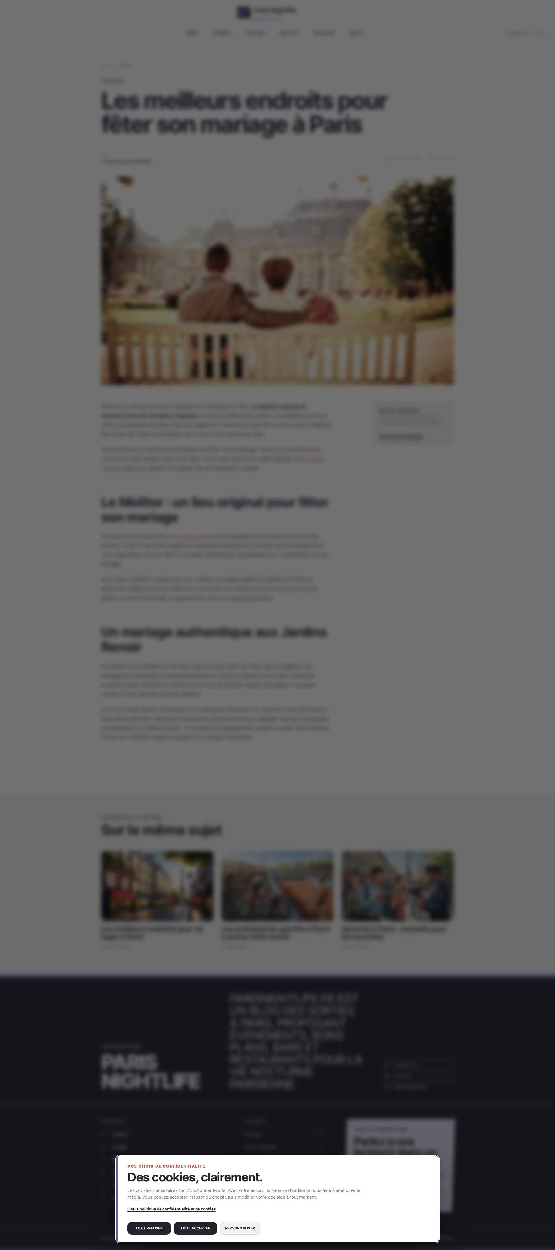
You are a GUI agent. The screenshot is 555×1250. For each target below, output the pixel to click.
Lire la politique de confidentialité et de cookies (171, 1209)
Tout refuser (149, 1228)
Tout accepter (195, 1228)
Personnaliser (240, 1228)
